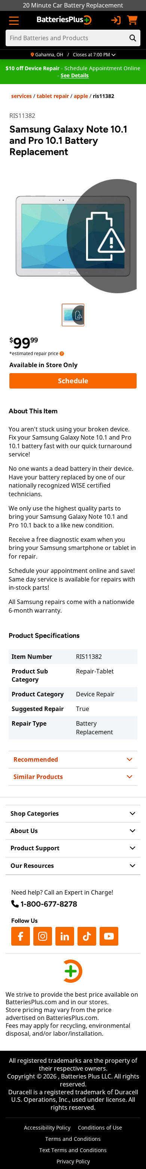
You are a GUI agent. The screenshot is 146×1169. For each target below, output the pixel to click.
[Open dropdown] (62, 353)
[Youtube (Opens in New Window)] (109, 936)
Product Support (35, 848)
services (21, 95)
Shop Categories (34, 813)
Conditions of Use (100, 1127)
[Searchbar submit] (132, 37)
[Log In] (115, 20)
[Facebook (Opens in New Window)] (20, 936)
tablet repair (53, 95)
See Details (75, 75)
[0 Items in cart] (132, 20)
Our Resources (32, 866)
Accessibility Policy (47, 1127)
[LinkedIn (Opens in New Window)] (64, 936)
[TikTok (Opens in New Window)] (86, 936)
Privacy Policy (73, 1161)
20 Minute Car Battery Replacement (73, 5)
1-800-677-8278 (49, 903)
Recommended (35, 759)
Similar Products (38, 777)
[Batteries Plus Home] (65, 20)
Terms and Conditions (73, 1138)
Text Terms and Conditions (73, 1150)
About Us (24, 831)
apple (81, 95)
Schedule (97, 380)
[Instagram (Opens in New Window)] (42, 936)
